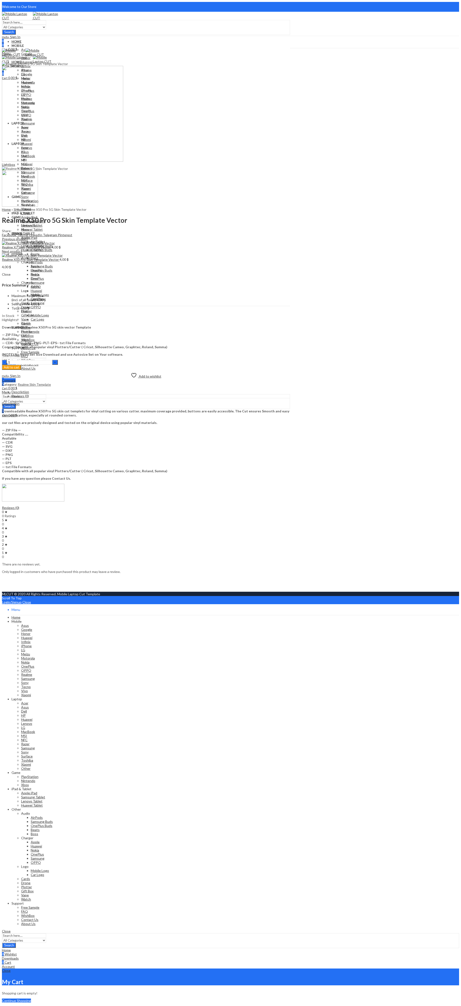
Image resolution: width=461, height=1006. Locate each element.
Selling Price (21, 304)
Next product (12, 251)
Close (26, 602)
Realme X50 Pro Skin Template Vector (31, 259)
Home (6, 209)
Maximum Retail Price (27, 298)
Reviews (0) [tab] (20, 396)
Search (9, 32)
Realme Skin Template (34, 384)
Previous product (15, 239)
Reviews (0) (10, 508)
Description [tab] (20, 392)
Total (15, 308)
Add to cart (11, 367)
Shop (17, 209)
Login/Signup (12, 602)
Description (10, 404)
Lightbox (8, 164)
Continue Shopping (16, 1001)
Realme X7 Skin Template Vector (27, 247)
